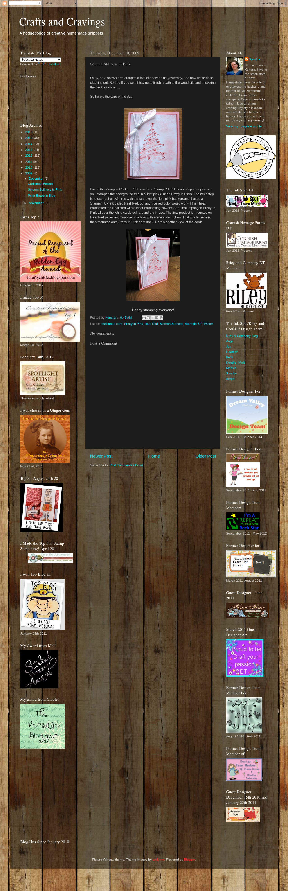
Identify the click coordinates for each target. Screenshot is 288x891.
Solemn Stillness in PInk (45, 189)
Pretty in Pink (133, 324)
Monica (231, 368)
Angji (229, 341)
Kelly (229, 357)
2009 (29, 173)
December (37, 178)
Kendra (254, 59)
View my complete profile (244, 126)
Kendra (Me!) (235, 362)
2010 (29, 167)
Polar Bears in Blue (41, 195)
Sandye (231, 373)
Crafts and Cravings (62, 21)
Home (154, 456)
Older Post (206, 456)
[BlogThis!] (148, 317)
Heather (232, 352)
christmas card (111, 324)
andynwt (158, 859)
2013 (29, 150)
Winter (208, 324)
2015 (29, 138)
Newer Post (101, 456)
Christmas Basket (40, 183)
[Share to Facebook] (157, 317)
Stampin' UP (193, 324)
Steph (230, 379)
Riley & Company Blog (242, 336)
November (37, 203)
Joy (228, 346)
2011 (29, 161)
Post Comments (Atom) (126, 465)
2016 (29, 132)
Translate (53, 64)
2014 (29, 144)
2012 (29, 155)
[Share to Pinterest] (161, 317)
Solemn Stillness (171, 324)
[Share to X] (152, 317)
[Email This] (144, 317)
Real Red (151, 324)
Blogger (189, 859)
